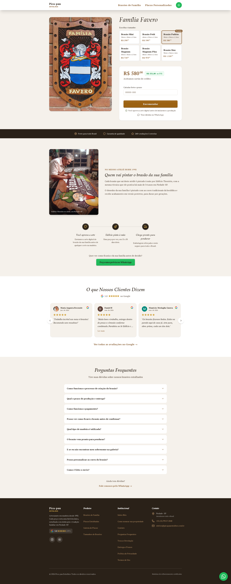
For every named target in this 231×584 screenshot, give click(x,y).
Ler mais (59, 331)
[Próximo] (181, 321)
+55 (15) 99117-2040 (164, 521)
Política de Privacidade (127, 553)
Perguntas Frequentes (127, 534)
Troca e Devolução (125, 540)
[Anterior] (50, 321)
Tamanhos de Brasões (92, 534)
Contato (121, 528)
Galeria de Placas (90, 528)
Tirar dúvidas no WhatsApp (152, 115)
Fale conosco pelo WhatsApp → (115, 485)
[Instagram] (52, 540)
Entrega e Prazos (125, 547)
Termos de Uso (124, 560)
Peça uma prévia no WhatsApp (116, 262)
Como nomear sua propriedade (130, 521)
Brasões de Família (91, 515)
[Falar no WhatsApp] (179, 5)
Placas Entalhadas (91, 521)
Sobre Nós (122, 515)
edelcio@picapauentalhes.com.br (169, 525)
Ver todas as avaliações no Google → (115, 344)
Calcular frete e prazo (133, 87)
